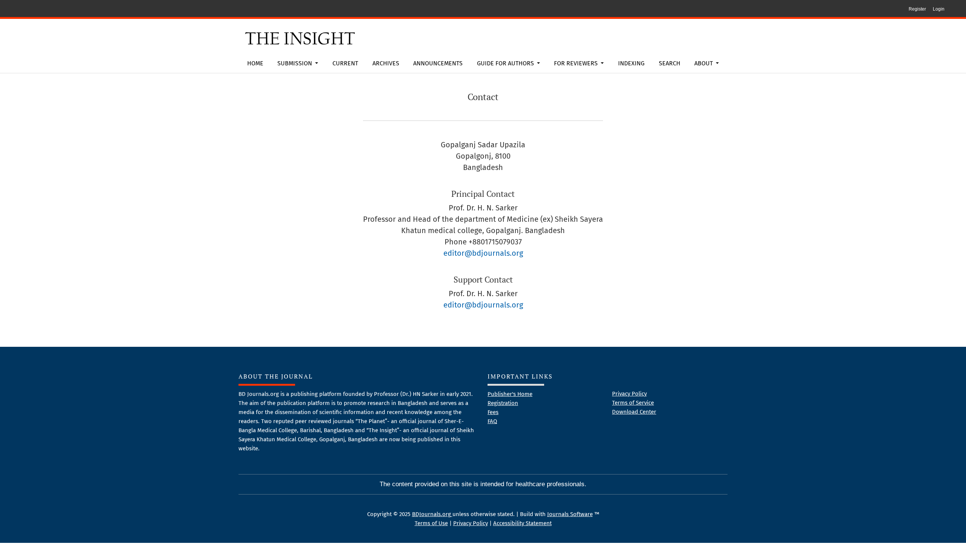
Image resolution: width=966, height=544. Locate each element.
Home (255, 63)
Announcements (438, 63)
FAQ (492, 421)
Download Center (634, 411)
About (704, 63)
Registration (503, 403)
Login (938, 9)
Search (669, 63)
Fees (493, 412)
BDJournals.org (432, 514)
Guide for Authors (506, 63)
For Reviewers (576, 63)
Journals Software (570, 514)
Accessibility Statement (522, 523)
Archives (385, 63)
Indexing (631, 63)
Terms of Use (431, 523)
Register (917, 9)
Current (345, 63)
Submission (295, 63)
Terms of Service (633, 402)
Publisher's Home (510, 394)
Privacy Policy (629, 393)
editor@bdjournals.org (483, 253)
